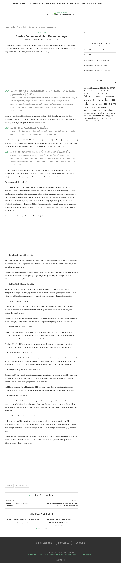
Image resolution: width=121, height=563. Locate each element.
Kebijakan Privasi (70, 554)
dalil (86, 96)
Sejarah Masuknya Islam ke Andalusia (96, 60)
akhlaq (9, 486)
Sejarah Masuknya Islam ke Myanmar (96, 55)
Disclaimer (81, 554)
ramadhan (96, 115)
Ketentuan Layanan (56, 554)
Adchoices (89, 554)
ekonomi (103, 96)
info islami (109, 103)
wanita (97, 120)
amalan (100, 91)
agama (97, 88)
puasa (108, 113)
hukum (101, 100)
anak (92, 94)
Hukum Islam (62, 3)
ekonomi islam (110, 97)
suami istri (105, 118)
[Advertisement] (41, 72)
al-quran (111, 87)
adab (85, 88)
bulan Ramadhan (99, 94)
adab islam (90, 88)
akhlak (103, 87)
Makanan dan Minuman (92, 3)
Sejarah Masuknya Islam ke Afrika (95, 65)
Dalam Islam (110, 94)
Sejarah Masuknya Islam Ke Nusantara (97, 70)
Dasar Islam (25, 3)
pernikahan (99, 112)
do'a (90, 96)
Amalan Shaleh (22, 27)
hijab (95, 100)
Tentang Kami (33, 554)
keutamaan (101, 107)
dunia (95, 97)
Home (15, 3)
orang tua (86, 113)
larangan (87, 110)
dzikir (98, 97)
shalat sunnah (97, 118)
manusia (107, 110)
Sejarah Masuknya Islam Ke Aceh (95, 50)
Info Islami (75, 3)
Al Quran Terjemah (91, 91)
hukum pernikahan (97, 104)
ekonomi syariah (88, 100)
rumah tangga (105, 116)
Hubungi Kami (44, 554)
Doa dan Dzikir (48, 3)
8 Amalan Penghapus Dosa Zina (23, 520)
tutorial (90, 121)
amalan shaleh (21, 486)
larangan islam (97, 110)
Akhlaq (36, 3)
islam (87, 107)
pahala (91, 113)
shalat (90, 118)
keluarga (93, 108)
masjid (113, 110)
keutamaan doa (110, 107)
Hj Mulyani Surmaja (38, 39)
